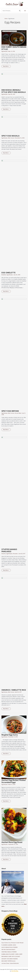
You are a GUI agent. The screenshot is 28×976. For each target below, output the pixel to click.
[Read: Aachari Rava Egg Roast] (14, 824)
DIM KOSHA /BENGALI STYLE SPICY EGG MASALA (13, 91)
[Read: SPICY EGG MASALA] (14, 125)
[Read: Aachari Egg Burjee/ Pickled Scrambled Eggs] (14, 769)
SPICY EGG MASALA (10, 136)
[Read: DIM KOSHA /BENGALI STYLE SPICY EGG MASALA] (14, 81)
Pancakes (15, 553)
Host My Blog (14, 971)
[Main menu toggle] (25, 10)
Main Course (11, 138)
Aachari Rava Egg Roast (11, 842)
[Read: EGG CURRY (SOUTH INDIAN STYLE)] (14, 38)
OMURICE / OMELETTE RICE (13, 690)
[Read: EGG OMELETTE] (14, 215)
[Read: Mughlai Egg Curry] (14, 724)
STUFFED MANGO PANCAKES (9, 550)
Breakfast (3, 274)
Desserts (3, 553)
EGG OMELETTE (8, 273)
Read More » (6, 67)
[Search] (20, 10)
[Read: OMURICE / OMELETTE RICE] (14, 632)
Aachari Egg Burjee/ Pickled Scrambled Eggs (13, 781)
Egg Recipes (4, 51)
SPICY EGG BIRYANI (10, 411)
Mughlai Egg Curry (9, 735)
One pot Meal (18, 413)
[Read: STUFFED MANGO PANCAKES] (14, 492)
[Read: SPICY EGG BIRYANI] (14, 354)
